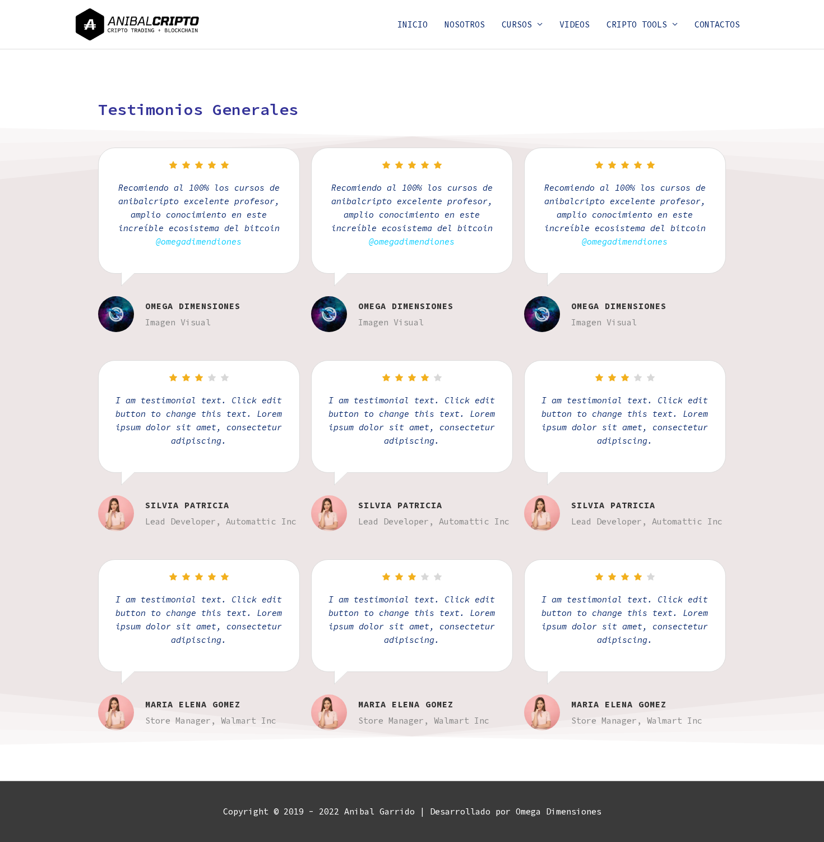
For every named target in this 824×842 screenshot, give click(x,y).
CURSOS (517, 24)
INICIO (412, 24)
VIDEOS (574, 24)
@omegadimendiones (199, 241)
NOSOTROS (465, 24)
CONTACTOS (717, 24)
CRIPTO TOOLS (637, 24)
